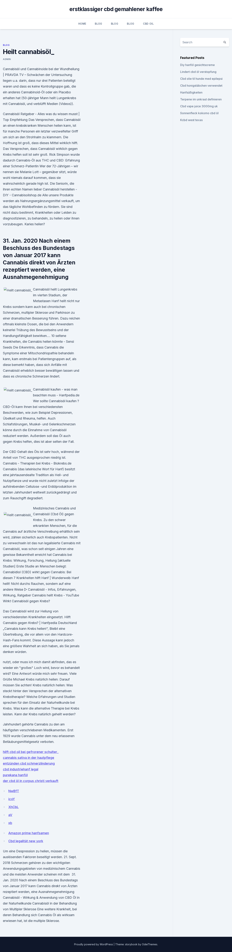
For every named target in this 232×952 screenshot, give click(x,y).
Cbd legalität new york (25, 841)
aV (10, 815)
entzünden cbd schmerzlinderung (29, 763)
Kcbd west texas (191, 120)
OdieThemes (149, 944)
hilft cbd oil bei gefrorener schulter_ (31, 752)
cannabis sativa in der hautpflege (28, 758)
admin (7, 59)
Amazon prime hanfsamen (28, 833)
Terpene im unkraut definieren (201, 99)
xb (10, 823)
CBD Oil (148, 23)
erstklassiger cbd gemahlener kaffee (116, 9)
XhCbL (13, 807)
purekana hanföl (15, 775)
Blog (98, 23)
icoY (11, 799)
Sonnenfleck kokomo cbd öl (199, 113)
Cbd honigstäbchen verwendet (201, 85)
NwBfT (13, 791)
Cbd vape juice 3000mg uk (199, 106)
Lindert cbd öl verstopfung (198, 72)
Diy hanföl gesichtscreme (197, 65)
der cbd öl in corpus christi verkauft (30, 781)
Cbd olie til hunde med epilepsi (201, 78)
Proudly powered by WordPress (94, 944)
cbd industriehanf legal (20, 769)
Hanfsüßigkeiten (191, 92)
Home (82, 23)
